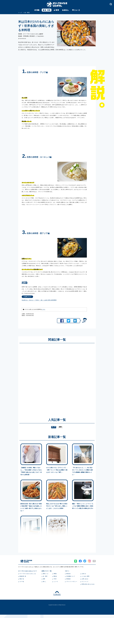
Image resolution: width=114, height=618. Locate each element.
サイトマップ (85, 581)
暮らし (44, 581)
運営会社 (68, 573)
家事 (44, 579)
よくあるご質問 (85, 576)
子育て (55, 579)
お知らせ (84, 573)
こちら (43, 309)
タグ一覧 (21, 581)
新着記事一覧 (22, 576)
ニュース (56, 581)
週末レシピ (45, 573)
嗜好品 (55, 576)
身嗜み (55, 573)
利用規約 (68, 579)
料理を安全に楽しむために (88, 584)
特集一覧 (21, 579)
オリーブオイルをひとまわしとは (27, 573)
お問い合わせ (85, 579)
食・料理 (45, 576)
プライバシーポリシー (71, 581)
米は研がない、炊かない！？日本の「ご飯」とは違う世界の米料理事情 (39, 300)
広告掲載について (70, 576)
